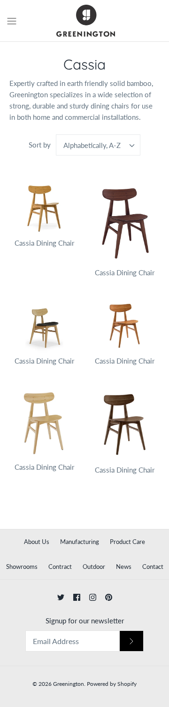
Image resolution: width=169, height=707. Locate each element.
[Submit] (131, 641)
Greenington (68, 683)
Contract (60, 566)
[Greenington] (84, 21)
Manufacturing (79, 541)
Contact (152, 566)
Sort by (40, 144)
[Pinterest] (108, 597)
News (123, 566)
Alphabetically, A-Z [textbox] (92, 145)
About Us (36, 541)
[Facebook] (76, 597)
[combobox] (98, 144)
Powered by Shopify (112, 683)
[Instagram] (92, 597)
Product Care (127, 541)
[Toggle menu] (11, 20)
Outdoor (94, 566)
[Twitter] (60, 597)
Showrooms (22, 566)
